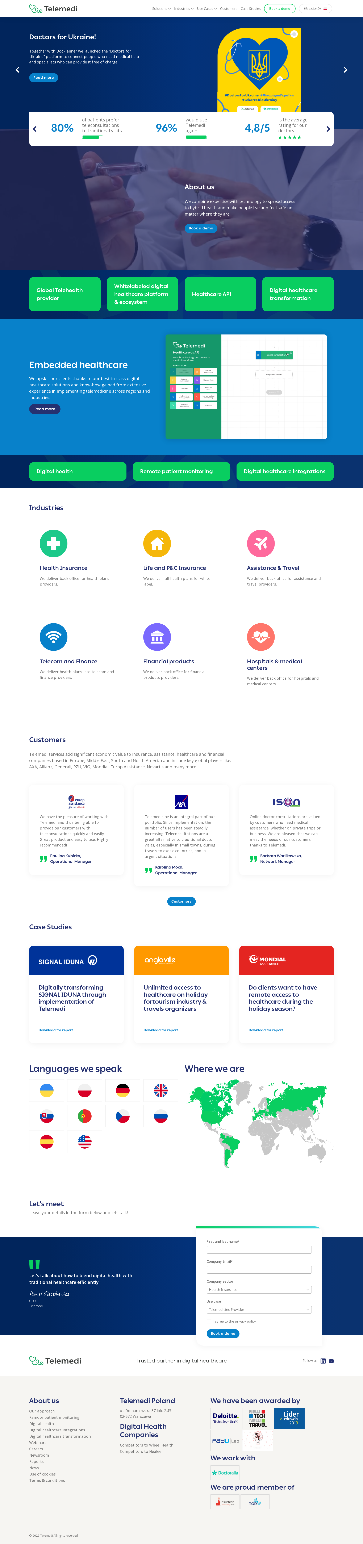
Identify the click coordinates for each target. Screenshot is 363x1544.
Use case (214, 1301)
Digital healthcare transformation (293, 294)
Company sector (220, 1281)
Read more (43, 72)
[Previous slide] (17, 70)
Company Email (220, 1261)
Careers (36, 1448)
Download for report (56, 1030)
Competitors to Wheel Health (146, 1445)
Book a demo (279, 8)
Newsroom (39, 1455)
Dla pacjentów (312, 8)
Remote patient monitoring (176, 471)
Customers (228, 8)
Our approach (42, 1411)
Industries (182, 8)
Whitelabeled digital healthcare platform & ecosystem (141, 294)
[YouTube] (331, 1360)
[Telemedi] (53, 8)
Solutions (159, 8)
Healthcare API (211, 294)
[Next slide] (346, 70)
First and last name (223, 1241)
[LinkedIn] (323, 1360)
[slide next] (328, 129)
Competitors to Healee (140, 1451)
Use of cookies (42, 1474)
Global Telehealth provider (60, 294)
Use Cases (205, 8)
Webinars (37, 1442)
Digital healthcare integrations (284, 471)
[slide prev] (35, 129)
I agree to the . (234, 1321)
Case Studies (251, 8)
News (34, 1467)
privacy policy (245, 1321)
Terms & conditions (47, 1480)
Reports (36, 1461)
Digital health (55, 471)
